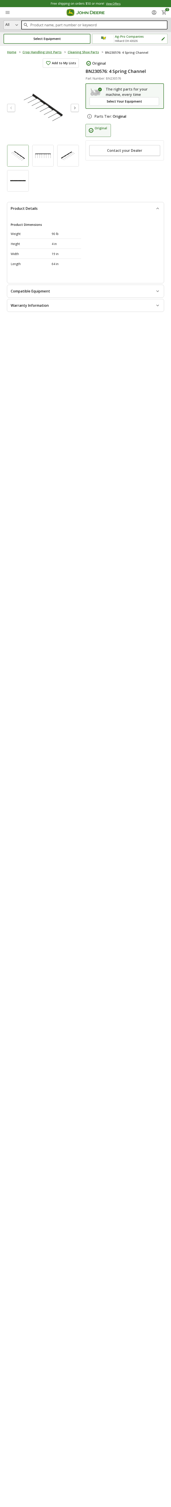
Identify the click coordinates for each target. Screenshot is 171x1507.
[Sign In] (154, 12)
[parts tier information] (90, 116)
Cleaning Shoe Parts (83, 52)
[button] (47, 39)
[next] (75, 108)
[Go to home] (86, 12)
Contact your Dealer (124, 150)
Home (11, 52)
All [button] (7, 24)
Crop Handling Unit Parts (41, 52)
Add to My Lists (64, 63)
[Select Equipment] (96, 91)
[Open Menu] (8, 12)
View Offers (113, 4)
